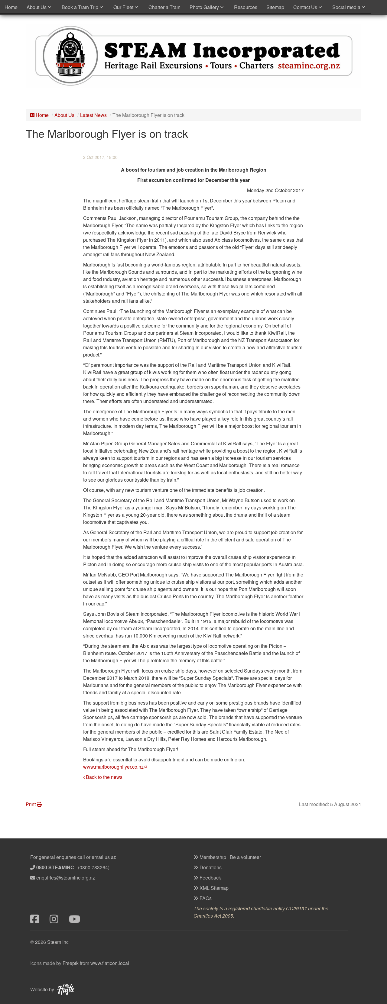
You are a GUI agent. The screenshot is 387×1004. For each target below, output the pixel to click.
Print (31, 804)
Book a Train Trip (80, 7)
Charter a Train (164, 7)
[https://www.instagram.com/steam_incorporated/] (59, 920)
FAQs (205, 898)
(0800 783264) (93, 867)
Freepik (71, 963)
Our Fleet (123, 7)
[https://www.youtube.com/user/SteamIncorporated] (78, 920)
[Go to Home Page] (193, 55)
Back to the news (104, 776)
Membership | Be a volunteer (229, 857)
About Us (37, 7)
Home (11, 7)
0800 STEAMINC (55, 867)
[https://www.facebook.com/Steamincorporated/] (40, 920)
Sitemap (275, 7)
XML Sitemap (213, 887)
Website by (42, 989)
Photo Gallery (204, 7)
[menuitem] (11, 7)
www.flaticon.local (109, 963)
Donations (210, 867)
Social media (346, 7)
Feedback (209, 877)
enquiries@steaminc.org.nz (65, 877)
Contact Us (305, 7)
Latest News (93, 114)
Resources (245, 7)
